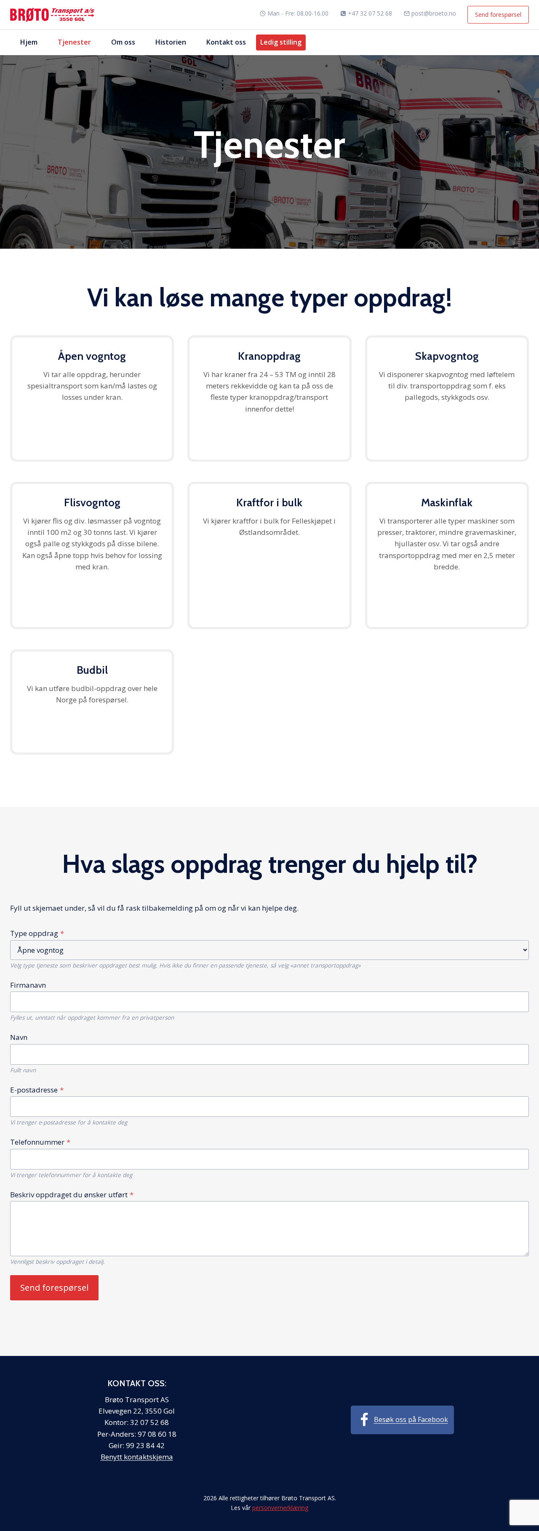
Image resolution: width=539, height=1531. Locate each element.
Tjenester (74, 42)
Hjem (28, 42)
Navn (18, 1037)
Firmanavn (28, 985)
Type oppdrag (37, 933)
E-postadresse (37, 1090)
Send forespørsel (498, 15)
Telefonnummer (40, 1142)
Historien (170, 42)
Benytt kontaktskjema (137, 1457)
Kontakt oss (226, 42)
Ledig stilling (281, 42)
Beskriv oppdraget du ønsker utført (71, 1194)
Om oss (123, 42)
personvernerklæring (280, 1508)
